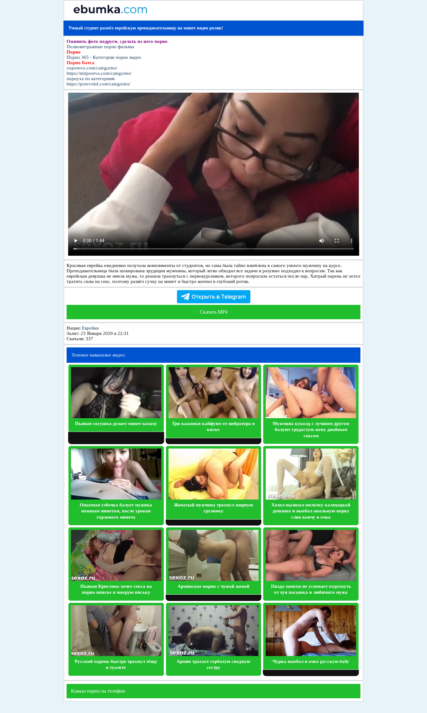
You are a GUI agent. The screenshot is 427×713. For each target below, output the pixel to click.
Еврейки (90, 328)
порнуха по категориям (91, 78)
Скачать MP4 (214, 312)
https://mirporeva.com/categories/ (99, 73)
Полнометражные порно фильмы (100, 46)
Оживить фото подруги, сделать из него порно (117, 41)
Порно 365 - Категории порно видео (104, 57)
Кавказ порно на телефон (98, 691)
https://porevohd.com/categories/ (98, 83)
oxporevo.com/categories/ (92, 67)
